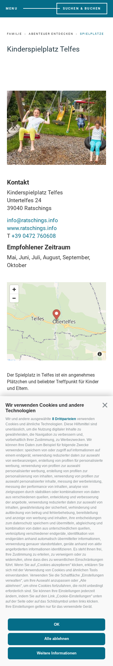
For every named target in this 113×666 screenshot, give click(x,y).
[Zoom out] (14, 298)
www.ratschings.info (32, 228)
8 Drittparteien (64, 419)
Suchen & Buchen (82, 8)
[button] (104, 405)
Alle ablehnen (56, 638)
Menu (11, 8)
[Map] (56, 321)
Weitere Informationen (56, 653)
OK (56, 624)
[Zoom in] (14, 289)
